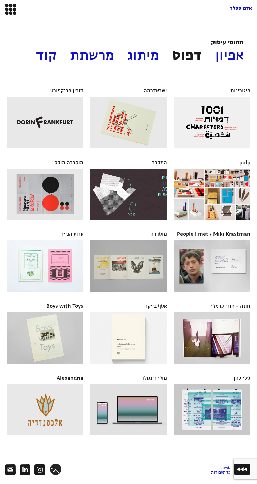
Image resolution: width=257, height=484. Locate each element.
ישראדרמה (155, 91)
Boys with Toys (64, 306)
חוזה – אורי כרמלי (230, 306)
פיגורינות (240, 91)
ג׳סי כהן (242, 378)
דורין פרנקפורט (66, 91)
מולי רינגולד (154, 378)
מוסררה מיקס (68, 163)
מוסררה (158, 234)
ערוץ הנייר (72, 234)
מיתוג (143, 56)
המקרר (159, 163)
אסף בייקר (156, 306)
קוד (46, 56)
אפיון (229, 56)
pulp (244, 163)
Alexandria (70, 378)
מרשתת (92, 56)
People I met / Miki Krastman (213, 234)
